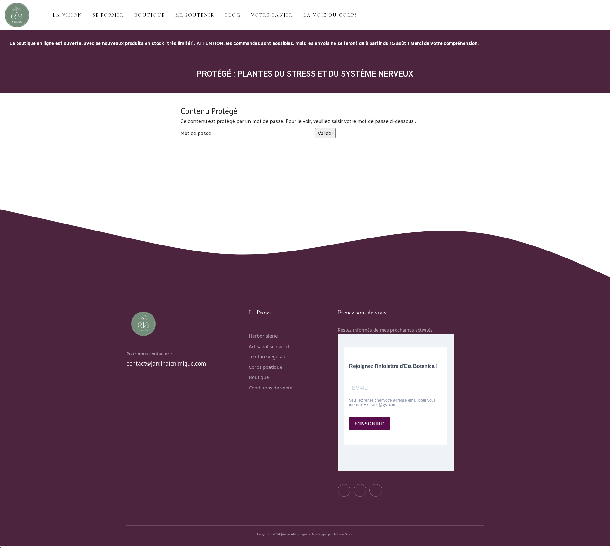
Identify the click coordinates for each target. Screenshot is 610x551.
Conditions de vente (270, 387)
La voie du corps (330, 15)
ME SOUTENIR (194, 15)
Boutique (259, 377)
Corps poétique (265, 367)
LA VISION (67, 15)
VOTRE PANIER (272, 15)
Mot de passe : (197, 133)
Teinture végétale (267, 356)
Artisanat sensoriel (269, 346)
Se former (108, 15)
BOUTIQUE (149, 15)
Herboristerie (263, 336)
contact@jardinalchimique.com (166, 363)
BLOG (233, 15)
